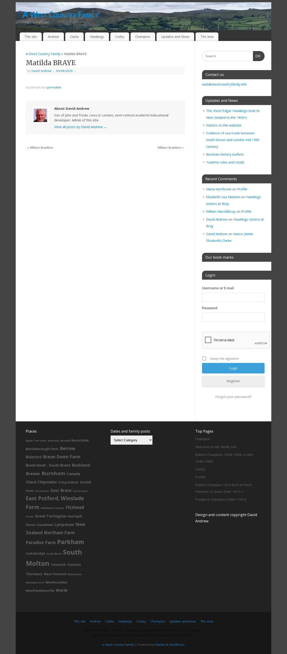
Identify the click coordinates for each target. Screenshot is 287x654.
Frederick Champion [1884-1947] (220, 499)
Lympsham (64, 524)
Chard (31, 482)
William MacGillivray (221, 211)
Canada (73, 473)
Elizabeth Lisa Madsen (223, 197)
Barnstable (80, 440)
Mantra (160, 645)
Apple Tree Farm (36, 440)
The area (207, 36)
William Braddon (40, 148)
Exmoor (59, 508)
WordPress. (177, 645)
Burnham (53, 473)
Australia (53, 440)
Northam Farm (59, 533)
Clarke (74, 36)
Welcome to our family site (216, 446)
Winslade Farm (35, 582)
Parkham (70, 542)
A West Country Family (60, 14)
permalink (54, 87)
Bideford (33, 457)
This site (30, 36)
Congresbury (68, 482)
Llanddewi (45, 525)
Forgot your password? (233, 396)
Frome (30, 516)
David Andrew (41, 71)
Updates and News (175, 36)
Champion (142, 36)
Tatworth (58, 564)
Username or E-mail (218, 288)
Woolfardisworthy (40, 590)
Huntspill (75, 516)
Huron (30, 525)
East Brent (61, 490)
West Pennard (55, 574)
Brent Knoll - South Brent (48, 465)
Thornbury (34, 574)
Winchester (74, 574)
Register (233, 381)
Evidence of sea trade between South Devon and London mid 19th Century (232, 140)
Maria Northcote (218, 189)
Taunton (74, 564)
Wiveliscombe (56, 582)
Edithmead (47, 508)
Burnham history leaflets (225, 154)
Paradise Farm (41, 542)
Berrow (67, 448)
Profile (242, 189)
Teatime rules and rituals (225, 162)
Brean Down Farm (61, 457)
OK (257, 56)
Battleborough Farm (42, 449)
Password (209, 308)
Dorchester (42, 491)
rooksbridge (35, 553)
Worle (61, 590)
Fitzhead (75, 507)
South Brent (54, 553)
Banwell (65, 440)
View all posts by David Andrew (80, 126)
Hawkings (97, 36)
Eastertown (80, 491)
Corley (119, 36)
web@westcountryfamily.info (224, 84)
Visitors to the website (223, 125)
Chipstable (47, 482)
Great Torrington (50, 516)
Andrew (53, 36)
